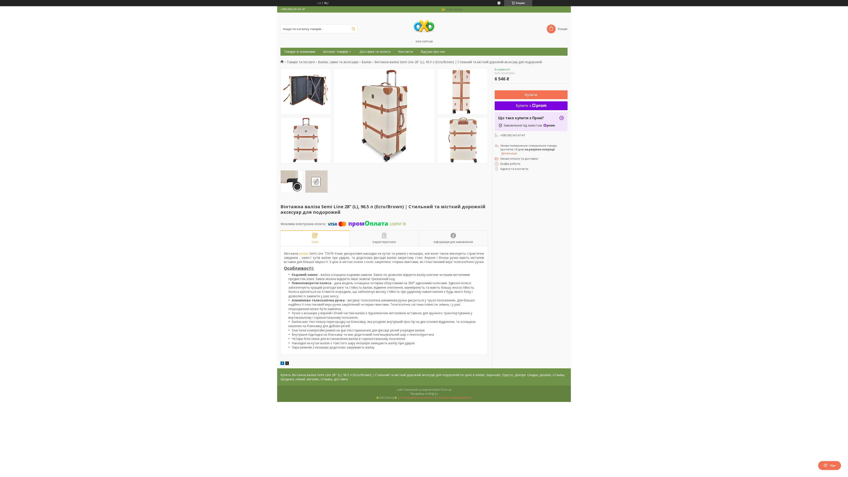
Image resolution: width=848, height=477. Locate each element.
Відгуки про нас (433, 51)
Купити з (523, 106)
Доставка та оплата (375, 51)
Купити (531, 95)
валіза (303, 253)
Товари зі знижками (299, 51)
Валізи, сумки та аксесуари (338, 62)
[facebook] (282, 364)
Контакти (405, 51)
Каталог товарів (335, 51)
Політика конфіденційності (454, 397)
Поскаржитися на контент (417, 397)
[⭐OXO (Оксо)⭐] (424, 26)
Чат (833, 465)
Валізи (366, 62)
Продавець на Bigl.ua (424, 394)
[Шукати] (353, 29)
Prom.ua (446, 390)
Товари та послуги (301, 62)
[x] (287, 364)
